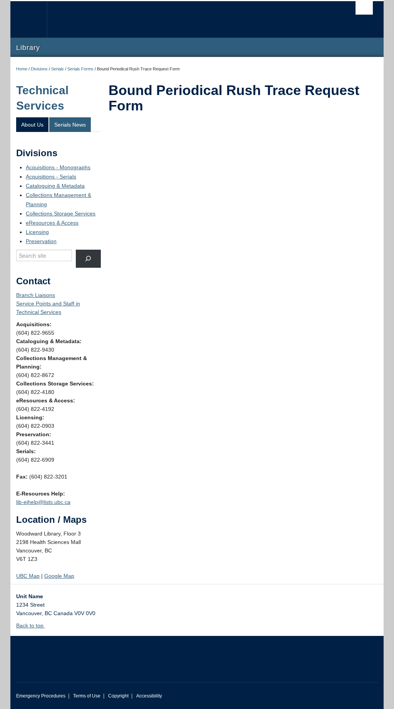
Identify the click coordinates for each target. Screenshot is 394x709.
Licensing (37, 232)
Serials (57, 69)
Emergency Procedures (40, 696)
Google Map (59, 576)
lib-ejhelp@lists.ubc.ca (43, 502)
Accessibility (149, 696)
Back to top (30, 625)
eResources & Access (52, 223)
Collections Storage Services (60, 213)
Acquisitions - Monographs (58, 167)
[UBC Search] (364, 8)
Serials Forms (80, 69)
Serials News (70, 125)
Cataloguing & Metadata (55, 186)
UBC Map (28, 576)
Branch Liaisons (35, 295)
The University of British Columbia (34, 19)
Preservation (41, 241)
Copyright (118, 696)
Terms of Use (86, 696)
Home (21, 69)
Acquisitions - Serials (51, 176)
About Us (32, 125)
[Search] (88, 259)
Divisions (39, 69)
